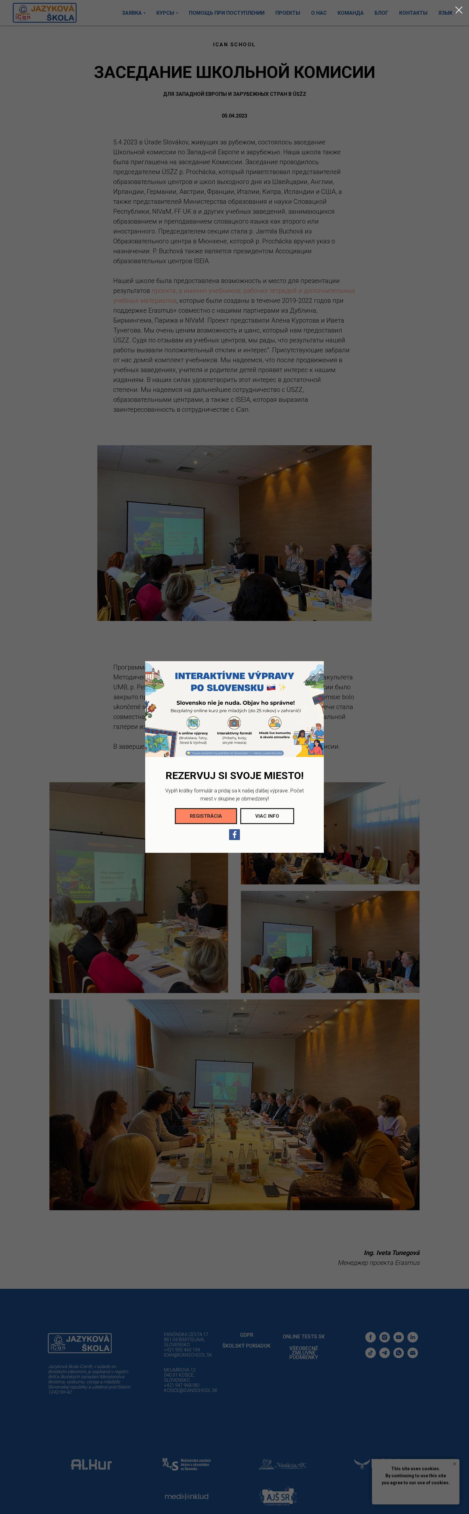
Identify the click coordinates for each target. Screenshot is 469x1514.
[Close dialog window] (459, 10)
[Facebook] (234, 834)
